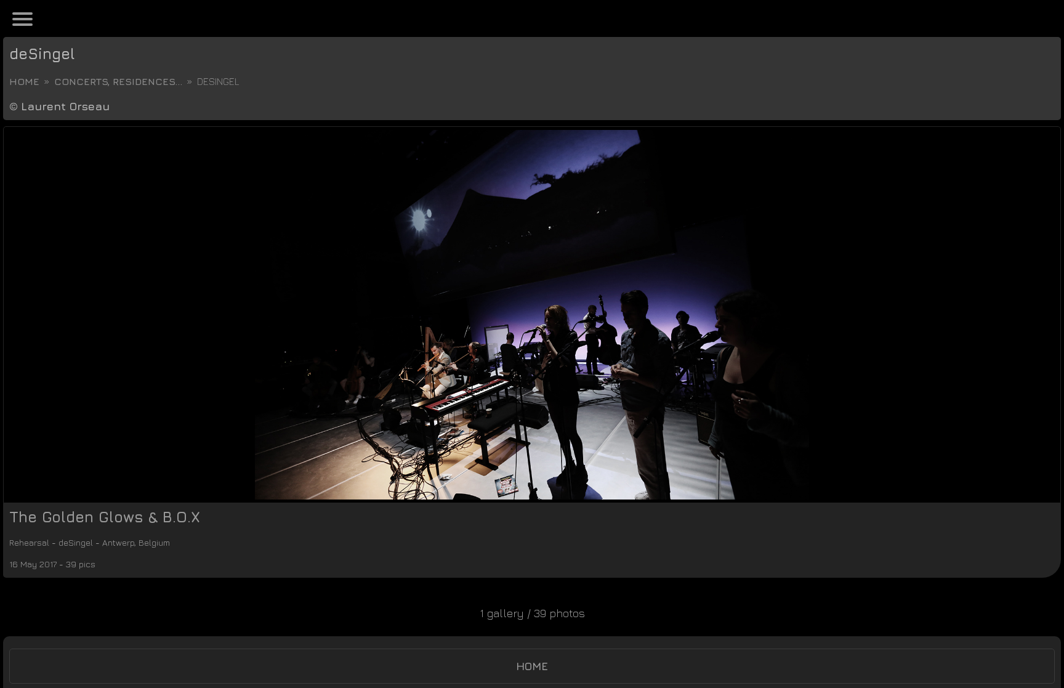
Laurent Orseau (65, 106)
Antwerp (151, 542)
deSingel (42, 53)
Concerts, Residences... (118, 81)
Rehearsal (35, 542)
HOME (532, 666)
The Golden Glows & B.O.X (104, 516)
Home (24, 81)
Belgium (199, 542)
